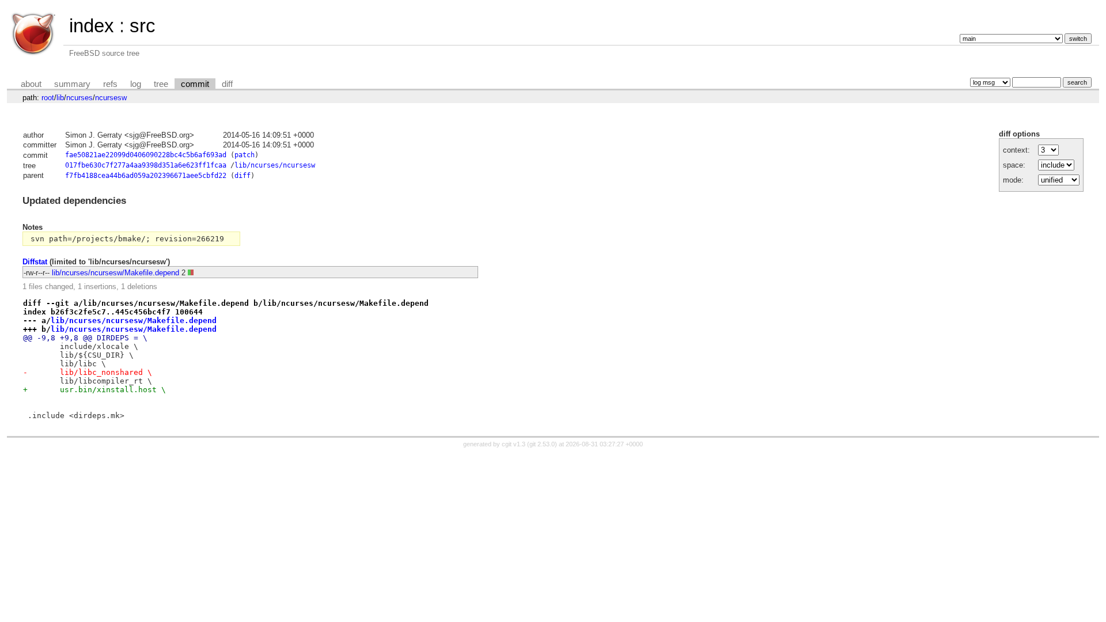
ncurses (79, 97)
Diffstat (34, 261)
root (47, 97)
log (135, 84)
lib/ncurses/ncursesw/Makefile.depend (115, 272)
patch (244, 155)
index (91, 25)
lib (60, 97)
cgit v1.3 (513, 444)
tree (161, 84)
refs (110, 84)
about (31, 84)
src (143, 25)
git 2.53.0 (542, 444)
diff (227, 84)
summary (72, 84)
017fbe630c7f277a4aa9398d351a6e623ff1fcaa (145, 165)
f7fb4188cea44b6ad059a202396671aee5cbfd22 (145, 176)
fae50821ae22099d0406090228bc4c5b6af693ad (145, 155)
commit (195, 84)
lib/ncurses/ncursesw (274, 165)
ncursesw (111, 97)
